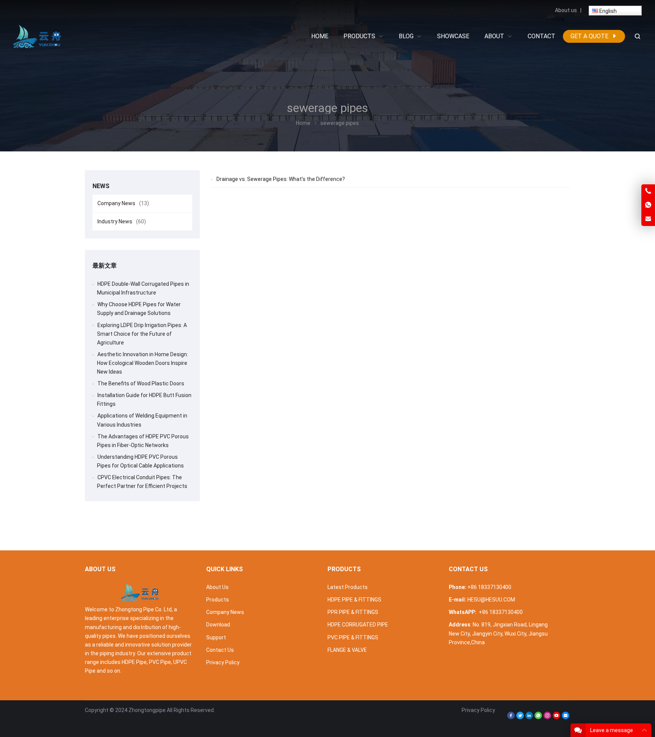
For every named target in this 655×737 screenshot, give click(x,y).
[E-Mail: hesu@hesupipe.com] (648, 219)
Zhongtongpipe (147, 710)
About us (566, 10)
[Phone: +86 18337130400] (648, 191)
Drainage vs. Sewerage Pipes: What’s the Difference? (280, 179)
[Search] (637, 36)
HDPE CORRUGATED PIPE (358, 625)
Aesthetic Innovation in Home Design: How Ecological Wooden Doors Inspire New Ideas (142, 363)
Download (218, 625)
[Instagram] (547, 717)
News (101, 186)
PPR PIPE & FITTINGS (353, 612)
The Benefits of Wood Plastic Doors (140, 383)
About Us (217, 587)
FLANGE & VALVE (347, 650)
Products (217, 600)
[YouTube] (556, 717)
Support (216, 637)
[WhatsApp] (538, 717)
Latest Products (348, 587)
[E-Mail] (565, 717)
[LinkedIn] (529, 717)
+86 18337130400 (489, 587)
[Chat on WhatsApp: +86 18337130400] (648, 205)
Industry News (121, 221)
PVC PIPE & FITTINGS (353, 637)
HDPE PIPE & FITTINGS (354, 600)
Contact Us (220, 650)
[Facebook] (511, 717)
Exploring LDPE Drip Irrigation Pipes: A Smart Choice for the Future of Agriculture (142, 334)
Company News (123, 203)
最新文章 (104, 265)
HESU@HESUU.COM (491, 600)
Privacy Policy (223, 662)
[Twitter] (520, 717)
